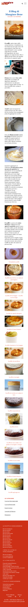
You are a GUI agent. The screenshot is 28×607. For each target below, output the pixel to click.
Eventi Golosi (8, 508)
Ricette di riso (6, 532)
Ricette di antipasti (7, 529)
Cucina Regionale (10, 504)
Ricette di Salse (6, 541)
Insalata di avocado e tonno (9, 571)
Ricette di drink (6, 544)
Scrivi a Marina (10, 595)
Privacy (20, 595)
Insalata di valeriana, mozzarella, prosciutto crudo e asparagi (14, 568)
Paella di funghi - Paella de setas (11, 566)
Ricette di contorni (7, 539)
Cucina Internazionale (11, 501)
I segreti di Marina (10, 511)
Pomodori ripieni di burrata (9, 563)
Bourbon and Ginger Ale (9, 575)
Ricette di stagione (7, 554)
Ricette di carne (6, 535)
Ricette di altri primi (8, 533)
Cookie (10, 596)
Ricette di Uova (6, 538)
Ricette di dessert (7, 542)
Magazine (7, 515)
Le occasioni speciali (8, 556)
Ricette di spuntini (7, 545)
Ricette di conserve (7, 547)
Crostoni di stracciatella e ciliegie (11, 572)
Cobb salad (5, 574)
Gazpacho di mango (8, 577)
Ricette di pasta (7, 530)
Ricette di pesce (7, 536)
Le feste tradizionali (8, 557)
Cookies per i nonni (7, 578)
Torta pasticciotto (7, 565)
